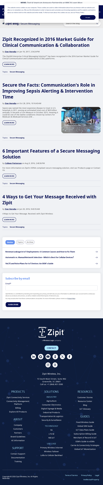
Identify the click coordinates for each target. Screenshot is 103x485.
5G (51, 430)
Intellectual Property (91, 480)
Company (18, 425)
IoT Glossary (85, 409)
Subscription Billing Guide (85, 434)
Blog (85, 405)
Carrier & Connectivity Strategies (85, 445)
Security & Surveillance (51, 420)
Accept (87, 17)
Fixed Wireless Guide (85, 422)
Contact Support (18, 454)
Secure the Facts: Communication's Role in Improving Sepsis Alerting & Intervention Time (48, 91)
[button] (100, 12)
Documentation (18, 457)
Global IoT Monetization (85, 449)
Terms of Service (71, 475)
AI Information (18, 440)
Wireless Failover (51, 451)
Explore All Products (18, 411)
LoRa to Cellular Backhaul (51, 455)
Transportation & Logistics (51, 416)
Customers (18, 429)
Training (18, 461)
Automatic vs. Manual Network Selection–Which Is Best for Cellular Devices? (39, 257)
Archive (30, 242)
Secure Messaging (17, 72)
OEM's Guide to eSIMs (85, 441)
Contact (51, 348)
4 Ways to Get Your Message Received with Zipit (49, 200)
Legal (97, 475)
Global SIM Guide (85, 426)
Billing (18, 408)
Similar (10, 242)
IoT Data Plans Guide (85, 430)
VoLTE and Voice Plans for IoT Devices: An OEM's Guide (29, 263)
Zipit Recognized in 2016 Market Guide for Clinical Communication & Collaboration (48, 42)
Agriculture (51, 401)
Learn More (77, 2)
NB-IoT (51, 437)
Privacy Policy (71, 298)
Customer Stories (85, 397)
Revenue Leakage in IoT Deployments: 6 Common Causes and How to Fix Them (40, 252)
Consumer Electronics (51, 405)
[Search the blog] (97, 23)
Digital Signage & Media (51, 408)
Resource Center (85, 401)
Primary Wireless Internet (51, 447)
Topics (20, 242)
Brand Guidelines (18, 436)
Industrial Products (51, 412)
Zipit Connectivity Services (18, 397)
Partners (18, 433)
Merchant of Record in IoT (85, 437)
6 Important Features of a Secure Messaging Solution (51, 154)
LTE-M (51, 434)
